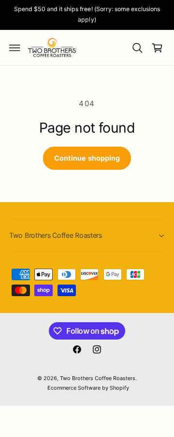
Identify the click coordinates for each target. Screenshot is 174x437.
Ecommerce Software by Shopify (88, 387)
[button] (15, 48)
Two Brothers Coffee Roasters (97, 378)
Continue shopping (87, 158)
